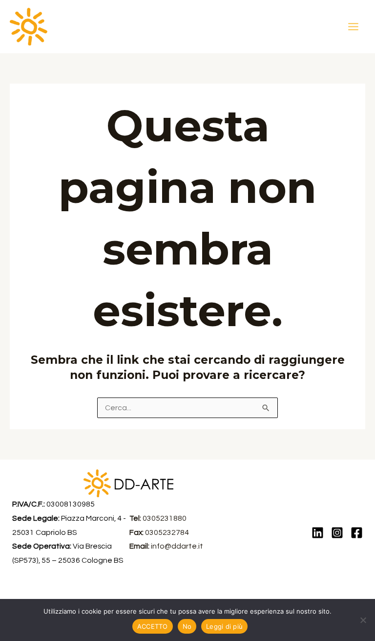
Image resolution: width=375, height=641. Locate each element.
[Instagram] (337, 533)
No (187, 626)
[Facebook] (357, 533)
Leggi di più (224, 626)
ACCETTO (152, 626)
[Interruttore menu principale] (353, 26)
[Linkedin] (318, 533)
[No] (363, 620)
